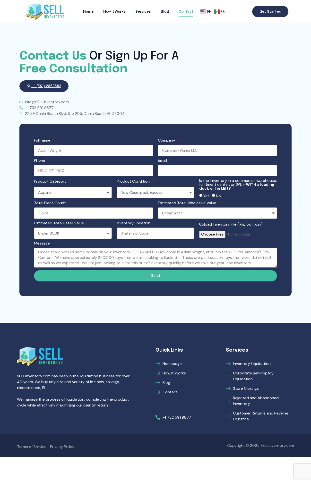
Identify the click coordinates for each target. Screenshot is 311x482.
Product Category (51, 181)
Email (163, 161)
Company (167, 140)
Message (42, 243)
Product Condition (134, 181)
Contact (186, 11)
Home (88, 11)
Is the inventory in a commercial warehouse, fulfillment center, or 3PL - (238, 185)
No (218, 195)
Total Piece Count (50, 203)
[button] (270, 11)
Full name (42, 140)
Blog (165, 11)
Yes (206, 195)
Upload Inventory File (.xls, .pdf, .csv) (231, 224)
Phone (40, 161)
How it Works (114, 11)
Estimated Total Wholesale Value (187, 203)
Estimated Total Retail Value (59, 223)
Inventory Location (133, 223)
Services (143, 11)
